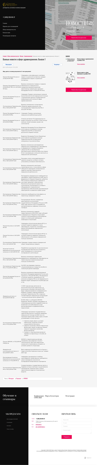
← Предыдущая (8, 64)
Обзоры (21, 56)
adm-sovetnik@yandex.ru (40, 426)
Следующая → (57, 64)
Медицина (18, 378)
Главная (5, 56)
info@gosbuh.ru (38, 424)
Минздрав (11, 378)
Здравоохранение (28, 56)
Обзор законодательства (13, 56)
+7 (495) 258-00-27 (9, 17)
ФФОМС (26, 378)
